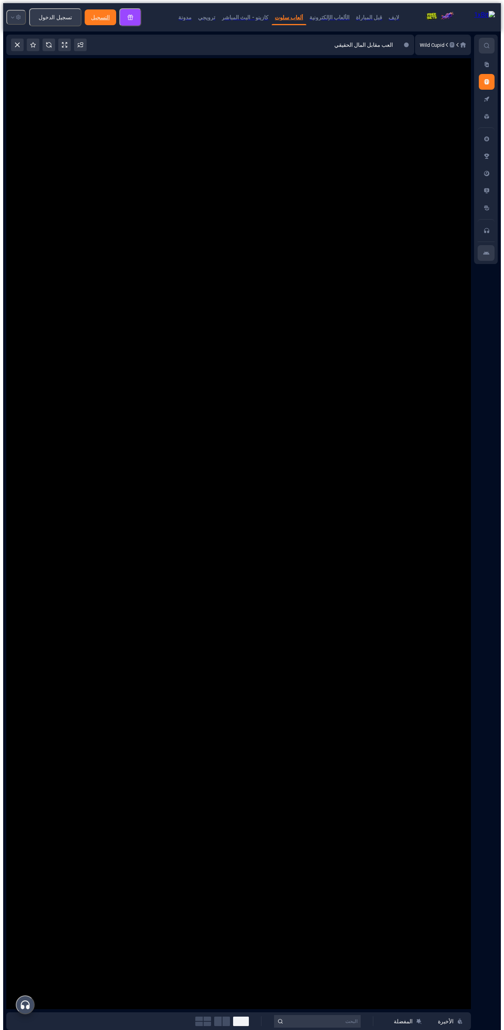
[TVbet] (487, 191)
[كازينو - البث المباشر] (487, 64)
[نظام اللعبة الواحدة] (241, 1021)
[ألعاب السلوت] (487, 82)
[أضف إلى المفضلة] (33, 45)
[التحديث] (49, 45)
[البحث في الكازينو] (487, 46)
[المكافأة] (130, 17)
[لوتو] (487, 173)
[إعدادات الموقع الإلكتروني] (16, 17)
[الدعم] (487, 230)
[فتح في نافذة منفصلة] (80, 45)
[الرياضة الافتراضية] (487, 208)
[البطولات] (487, 156)
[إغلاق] (17, 45)
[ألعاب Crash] (487, 99)
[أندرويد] (486, 253)
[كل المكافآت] (487, 139)
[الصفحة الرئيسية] (463, 45)
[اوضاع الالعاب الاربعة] (203, 1021)
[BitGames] (487, 116)
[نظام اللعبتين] (222, 1021)
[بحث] (280, 1021)
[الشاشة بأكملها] (64, 45)
